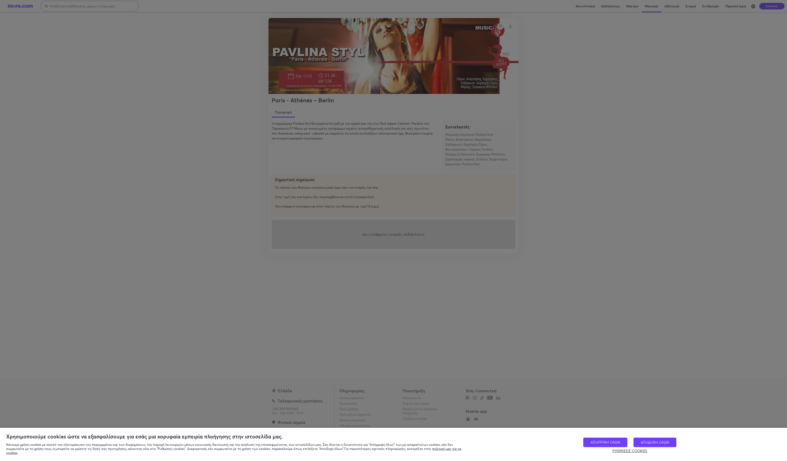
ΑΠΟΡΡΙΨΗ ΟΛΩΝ (605, 442)
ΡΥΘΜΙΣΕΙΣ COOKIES (629, 451)
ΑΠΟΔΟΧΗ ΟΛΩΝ (655, 442)
